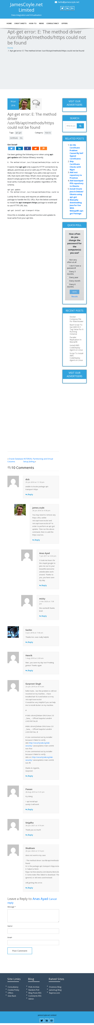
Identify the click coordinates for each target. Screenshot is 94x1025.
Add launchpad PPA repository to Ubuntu (76, 183)
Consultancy (52, 23)
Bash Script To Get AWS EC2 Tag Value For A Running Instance (76, 329)
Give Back (12, 996)
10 (36, 107)
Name (10, 926)
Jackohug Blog (55, 990)
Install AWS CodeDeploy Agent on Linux (76, 347)
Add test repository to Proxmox (76, 175)
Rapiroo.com (54, 993)
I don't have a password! (74, 267)
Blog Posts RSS (34, 993)
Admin (31, 999)
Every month (74, 281)
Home (9, 23)
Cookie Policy (13, 990)
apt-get (18, 133)
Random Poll (33, 990)
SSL (21, 138)
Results (74, 296)
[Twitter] (11, 148)
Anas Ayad (40, 898)
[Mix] (43, 148)
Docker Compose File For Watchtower (76, 319)
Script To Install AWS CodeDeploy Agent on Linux (76, 356)
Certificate (14, 138)
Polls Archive (33, 987)
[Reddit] (35, 148)
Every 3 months (71, 272)
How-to (32, 23)
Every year (73, 277)
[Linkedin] (19, 148)
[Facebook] (27, 148)
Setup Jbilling (29, 461)
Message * (11, 907)
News (41, 23)
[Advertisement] (47, 71)
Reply (30, 494)
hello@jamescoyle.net (68, 2)
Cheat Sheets (20, 23)
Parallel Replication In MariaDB (75, 339)
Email (9, 937)
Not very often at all (72, 261)
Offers (64, 23)
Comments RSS (34, 996)
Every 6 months (71, 285)
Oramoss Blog (55, 987)
